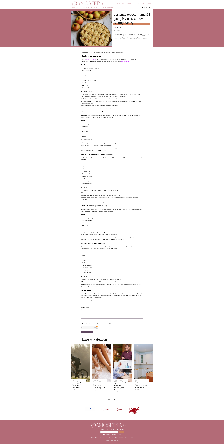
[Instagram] (144, 7)
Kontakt (106, 437)
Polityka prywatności (119, 437)
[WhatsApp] (121, 43)
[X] (148, 7)
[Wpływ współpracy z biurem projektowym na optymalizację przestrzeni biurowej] (122, 363)
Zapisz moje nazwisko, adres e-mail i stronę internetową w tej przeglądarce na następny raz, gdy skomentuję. (104, 323)
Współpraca (111, 437)
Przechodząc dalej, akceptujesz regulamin (112, 434)
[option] (88, 410)
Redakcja (119, 27)
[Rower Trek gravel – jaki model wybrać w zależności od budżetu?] (80, 363)
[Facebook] (143, 7)
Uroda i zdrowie (97, 380)
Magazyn (96, 437)
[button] (151, 8)
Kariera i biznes (118, 380)
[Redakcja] (115, 27)
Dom (73, 380)
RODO (126, 437)
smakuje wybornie (125, 61)
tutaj (96, 300)
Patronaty (102, 437)
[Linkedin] (146, 7)
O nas (92, 437)
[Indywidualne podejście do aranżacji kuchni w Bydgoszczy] (143, 363)
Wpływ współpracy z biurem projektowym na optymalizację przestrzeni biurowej (120, 385)
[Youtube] (149, 7)
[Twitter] (133, 425)
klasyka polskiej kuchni (91, 59)
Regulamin (131, 437)
